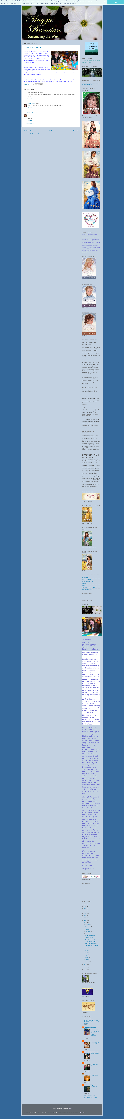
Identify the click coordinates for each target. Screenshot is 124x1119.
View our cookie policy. (79, 1112)
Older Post (75, 130)
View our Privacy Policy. (68, 1112)
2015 (85, 908)
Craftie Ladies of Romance (90, 1074)
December (88, 924)
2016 (85, 906)
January (87, 962)
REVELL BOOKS (86, 579)
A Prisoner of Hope (89, 1085)
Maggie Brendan (31, 103)
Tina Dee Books (31, 113)
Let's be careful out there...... (95, 1054)
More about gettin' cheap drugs (90, 1097)
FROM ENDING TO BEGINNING (90, 936)
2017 (85, 904)
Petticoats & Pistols (89, 1019)
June (86, 950)
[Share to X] (39, 84)
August (87, 933)
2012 (85, 915)
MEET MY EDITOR (32, 47)
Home (51, 130)
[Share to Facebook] (41, 84)
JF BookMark (85, 577)
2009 (85, 922)
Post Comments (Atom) (35, 133)
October (87, 929)
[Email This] (36, 84)
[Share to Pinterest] (42, 84)
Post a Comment (29, 123)
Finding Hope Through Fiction (90, 1027)
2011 (85, 918)
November (88, 927)
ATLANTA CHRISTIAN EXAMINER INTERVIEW (92, 944)
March (87, 957)
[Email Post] (33, 84)
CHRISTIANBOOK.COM (88, 587)
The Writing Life (88, 1041)
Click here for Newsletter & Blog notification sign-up (90, 83)
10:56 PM (29, 107)
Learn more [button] (73, 3)
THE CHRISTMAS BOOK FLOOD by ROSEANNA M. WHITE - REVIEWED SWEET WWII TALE (91, 1033)
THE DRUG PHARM (89, 1096)
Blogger (70, 1108)
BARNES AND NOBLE (88, 589)
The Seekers (87, 1063)
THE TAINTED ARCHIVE (91, 1052)
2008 (85, 964)
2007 (85, 967)
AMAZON (84, 585)
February (87, 959)
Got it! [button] (116, 2)
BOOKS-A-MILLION (87, 581)
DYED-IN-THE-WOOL (90, 941)
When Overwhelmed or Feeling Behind (95, 1043)
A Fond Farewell (94, 1075)
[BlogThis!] (38, 84)
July (86, 948)
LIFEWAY (84, 583)
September (88, 931)
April (86, 955)
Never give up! (94, 1086)
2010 (85, 920)
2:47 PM (29, 98)
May (86, 952)
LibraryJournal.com (91, 488)
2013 (85, 913)
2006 (85, 969)
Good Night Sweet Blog (94, 1065)
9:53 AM (29, 120)
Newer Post (27, 130)
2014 (85, 911)
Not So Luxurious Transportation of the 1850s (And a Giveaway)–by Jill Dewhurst (91, 1022)
